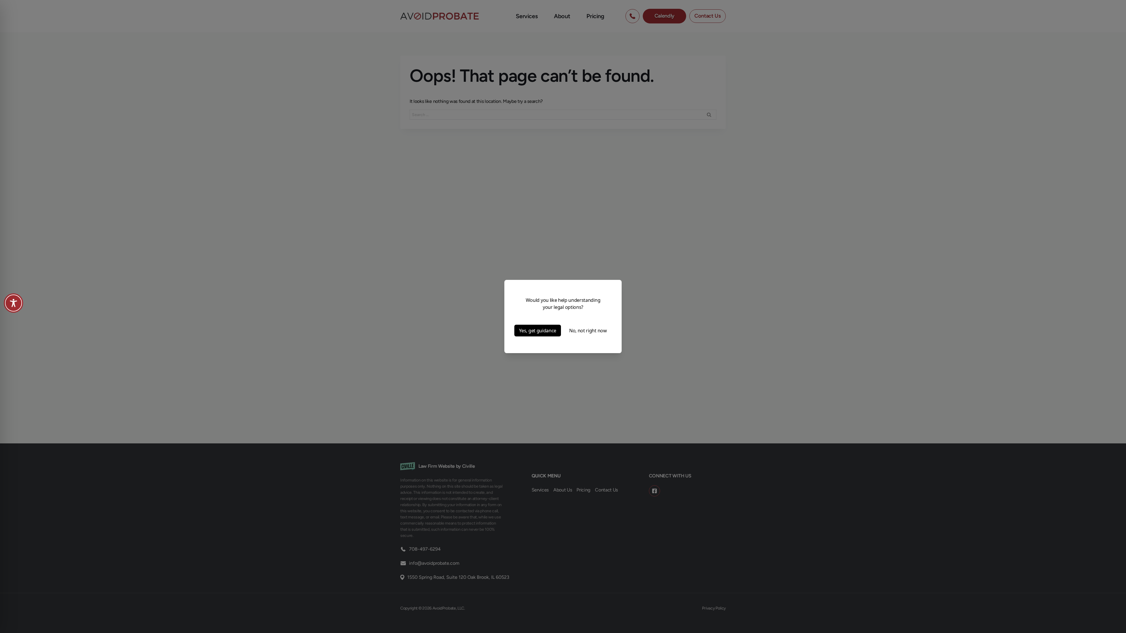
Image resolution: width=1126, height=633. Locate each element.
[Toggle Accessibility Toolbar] (13, 303)
